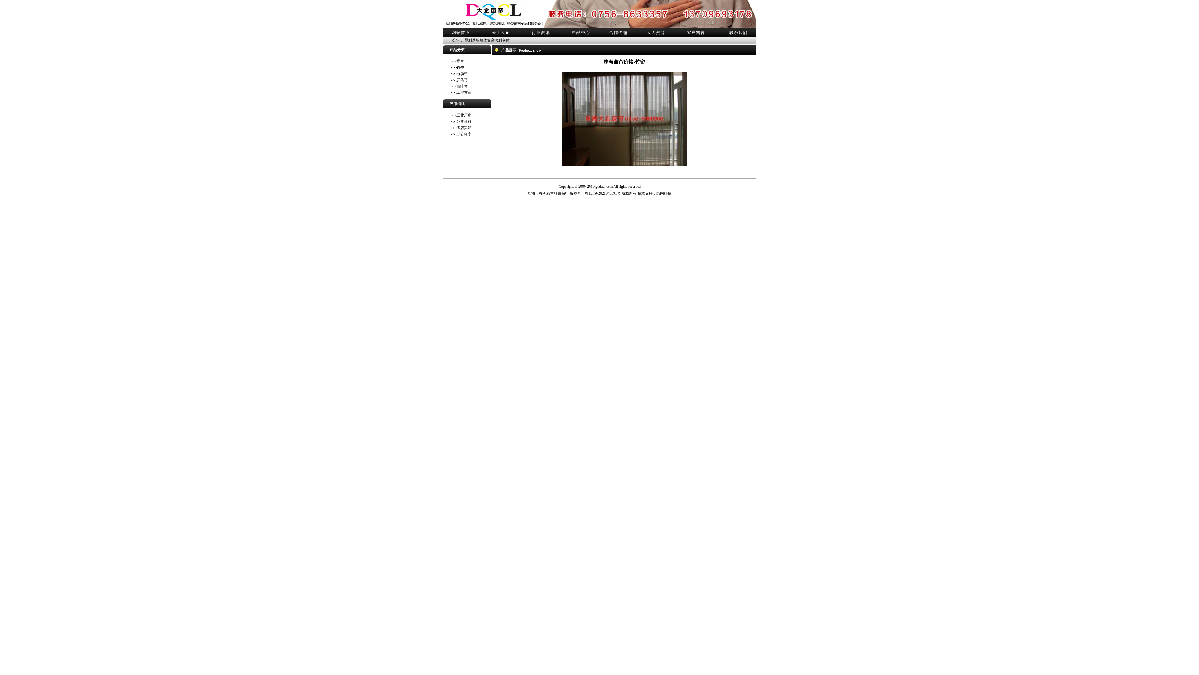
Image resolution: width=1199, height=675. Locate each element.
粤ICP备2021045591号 (603, 193)
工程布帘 (463, 92)
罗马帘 (462, 80)
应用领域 (457, 104)
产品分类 (457, 50)
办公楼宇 (463, 134)
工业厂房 (463, 115)
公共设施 (463, 121)
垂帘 (460, 61)
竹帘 (460, 67)
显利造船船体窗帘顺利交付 (487, 40)
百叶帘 (462, 86)
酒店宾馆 (463, 128)
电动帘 (462, 74)
